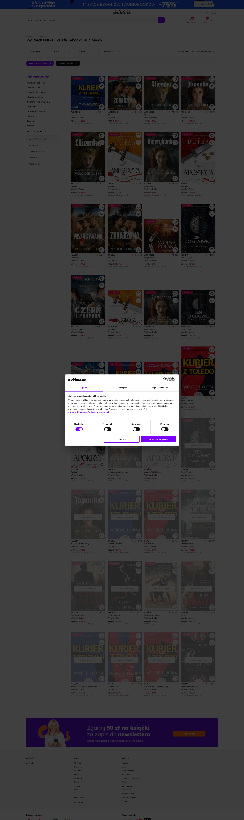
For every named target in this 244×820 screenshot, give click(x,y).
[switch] (107, 429)
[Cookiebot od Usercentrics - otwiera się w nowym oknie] (165, 379)
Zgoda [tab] (84, 388)
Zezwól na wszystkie (158, 439)
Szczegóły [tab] (122, 388)
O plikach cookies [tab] (160, 388)
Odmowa (122, 439)
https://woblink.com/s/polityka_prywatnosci (88, 412)
